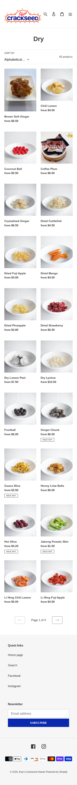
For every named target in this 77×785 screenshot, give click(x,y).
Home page (15, 655)
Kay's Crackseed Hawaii (32, 772)
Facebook (14, 675)
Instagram (14, 686)
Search (12, 665)
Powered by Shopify (56, 772)
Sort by (9, 53)
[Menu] (70, 14)
